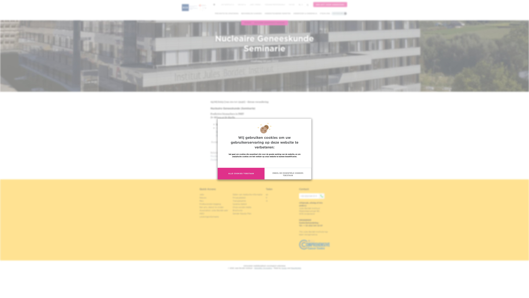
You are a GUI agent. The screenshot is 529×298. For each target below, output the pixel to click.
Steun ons (325, 13)
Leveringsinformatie (209, 217)
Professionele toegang (210, 204)
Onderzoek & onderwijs (305, 13)
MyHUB (291, 4)
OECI (201, 213)
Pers (201, 201)
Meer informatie (264, 162)
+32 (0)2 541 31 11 (308, 196)
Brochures (238, 210)
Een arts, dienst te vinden (211, 207)
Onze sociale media (242, 207)
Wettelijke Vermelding (263, 268)
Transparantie (239, 201)
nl (300, 5)
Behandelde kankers (251, 13)
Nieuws (241, 4)
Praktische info (338, 13)
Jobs (201, 194)
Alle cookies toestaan (241, 173)
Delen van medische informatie (247, 194)
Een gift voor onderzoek (330, 5)
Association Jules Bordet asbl (213, 210)
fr (266, 198)
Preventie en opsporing (226, 13)
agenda (247, 23)
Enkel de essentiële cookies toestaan (288, 174)
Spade (284, 268)
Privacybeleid (239, 198)
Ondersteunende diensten (278, 13)
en (267, 194)
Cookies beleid (240, 204)
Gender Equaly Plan (242, 213)
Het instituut (226, 4)
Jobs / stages (255, 4)
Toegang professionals (275, 4)
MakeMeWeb (296, 268)
